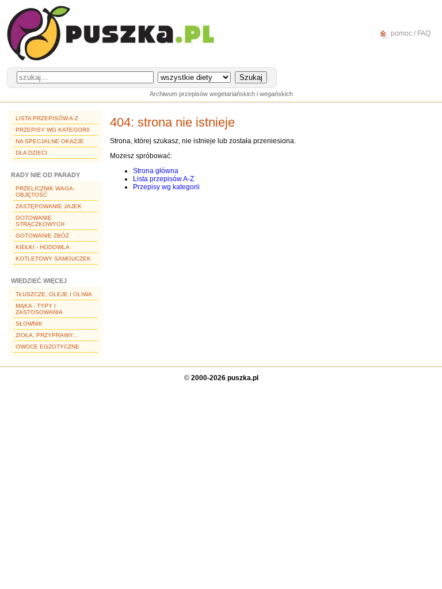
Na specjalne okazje (50, 141)
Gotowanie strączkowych (40, 221)
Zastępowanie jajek (49, 206)
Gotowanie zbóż (42, 235)
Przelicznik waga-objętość (45, 191)
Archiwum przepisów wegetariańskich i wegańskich (221, 93)
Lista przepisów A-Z (47, 118)
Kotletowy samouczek (53, 258)
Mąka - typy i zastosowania (39, 309)
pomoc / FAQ (409, 33)
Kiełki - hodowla (43, 247)
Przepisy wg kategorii (53, 130)
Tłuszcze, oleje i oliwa (54, 294)
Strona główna (155, 171)
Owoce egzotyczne (47, 346)
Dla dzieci (31, 153)
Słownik (29, 323)
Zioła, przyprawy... (47, 335)
